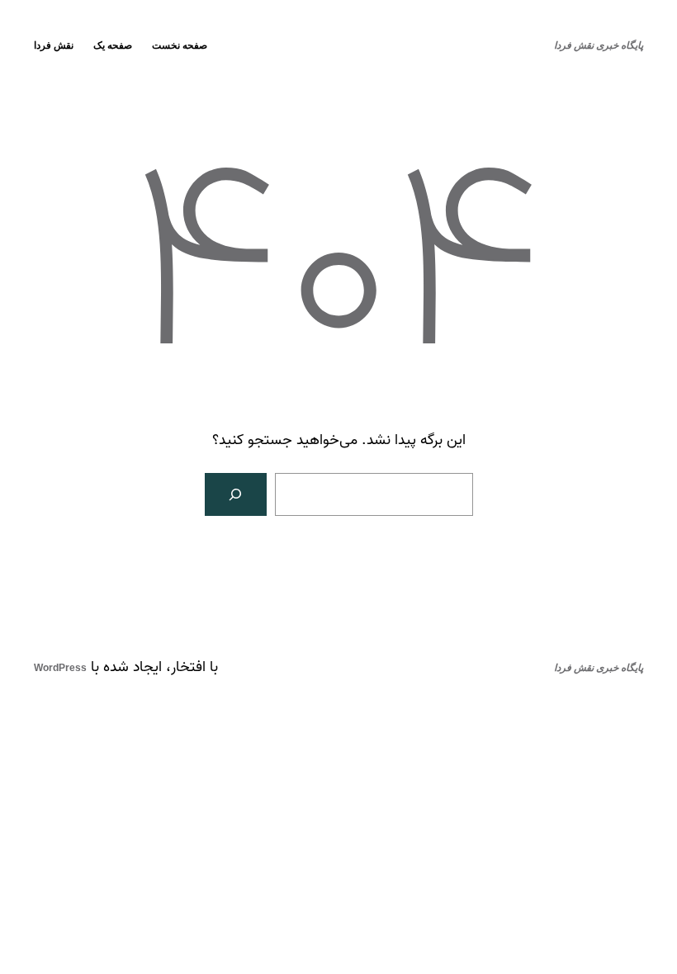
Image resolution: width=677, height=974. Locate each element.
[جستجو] (236, 494)
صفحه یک (112, 45)
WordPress (60, 668)
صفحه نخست (179, 45)
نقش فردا (53, 45)
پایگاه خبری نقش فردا (598, 45)
